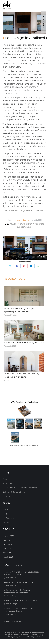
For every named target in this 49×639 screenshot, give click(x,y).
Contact (6, 496)
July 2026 (7, 540)
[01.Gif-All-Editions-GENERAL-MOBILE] (24, 423)
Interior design (32, 224)
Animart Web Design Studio (30, 637)
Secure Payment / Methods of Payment (21, 487)
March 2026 (8, 557)
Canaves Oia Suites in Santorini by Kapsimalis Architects (21, 375)
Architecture (11, 578)
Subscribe (7, 483)
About (5, 479)
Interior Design (22, 220)
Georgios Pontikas (33, 211)
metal (41, 224)
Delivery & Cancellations (14, 492)
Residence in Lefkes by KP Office (18, 582)
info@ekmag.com (12, 635)
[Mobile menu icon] (43, 5)
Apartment (14, 224)
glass (22, 224)
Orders (6, 522)
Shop (5, 513)
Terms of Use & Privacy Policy (31, 635)
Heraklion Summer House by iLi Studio (24, 342)
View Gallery (43, 21)
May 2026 (7, 548)
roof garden (26, 227)
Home (5, 509)
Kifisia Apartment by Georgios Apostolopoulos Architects (19, 310)
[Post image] (24, 296)
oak (18, 227)
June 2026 (7, 544)
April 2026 (7, 553)
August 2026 (8, 536)
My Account (8, 518)
